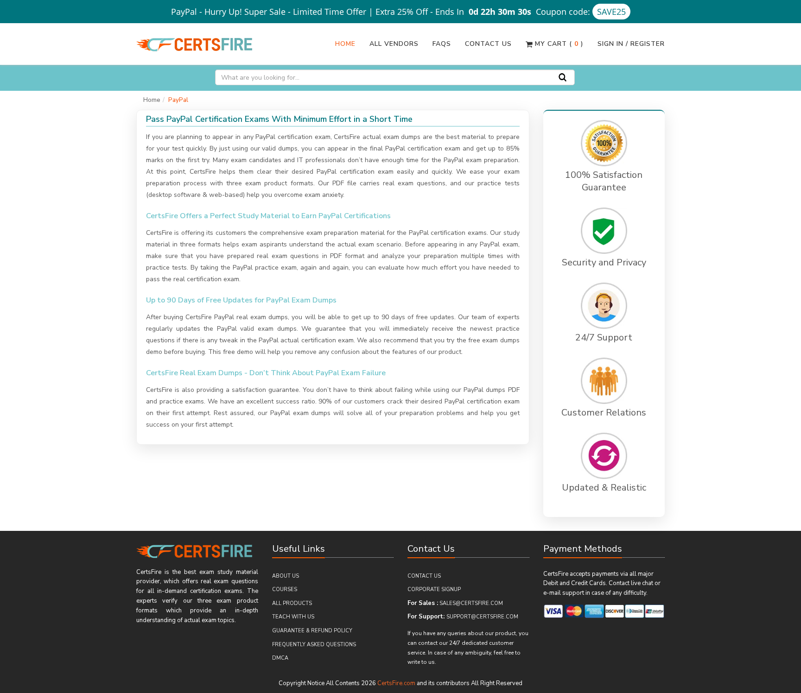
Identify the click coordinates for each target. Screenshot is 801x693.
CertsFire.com (396, 683)
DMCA (280, 658)
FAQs (441, 43)
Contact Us (488, 43)
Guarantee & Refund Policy (312, 630)
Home (345, 43)
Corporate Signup (434, 589)
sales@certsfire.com (471, 603)
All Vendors (394, 43)
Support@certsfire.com (482, 616)
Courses (284, 589)
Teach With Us (293, 616)
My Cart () (558, 43)
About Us (285, 576)
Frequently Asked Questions (314, 644)
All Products (292, 603)
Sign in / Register (631, 43)
